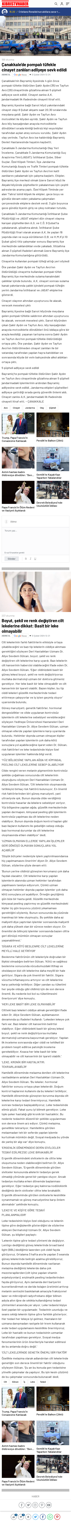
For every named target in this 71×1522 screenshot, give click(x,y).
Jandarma (30, 407)
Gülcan (15, 1381)
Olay (42, 407)
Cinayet (16, 407)
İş (24, 1381)
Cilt (5, 1381)
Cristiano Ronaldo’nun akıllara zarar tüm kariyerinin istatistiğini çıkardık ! (40, 11)
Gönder (12, 558)
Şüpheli (52, 407)
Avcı (6, 407)
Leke (32, 1381)
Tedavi (43, 1381)
